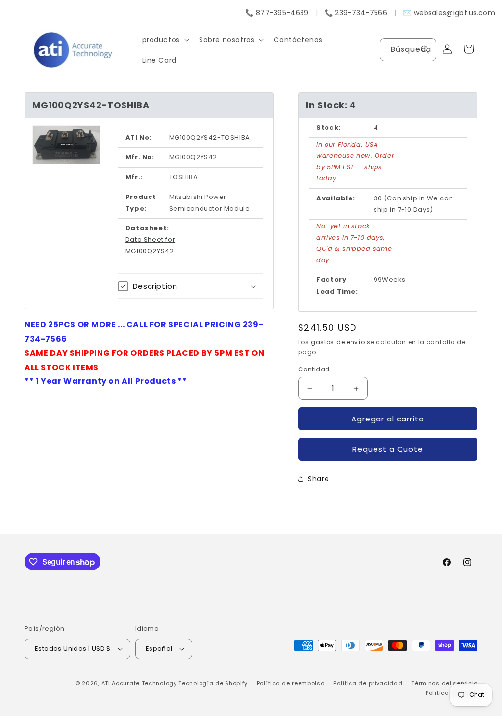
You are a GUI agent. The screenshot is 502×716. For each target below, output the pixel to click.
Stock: (328, 127)
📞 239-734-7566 (356, 13)
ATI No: (138, 137)
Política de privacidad (367, 683)
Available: (335, 198)
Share (318, 479)
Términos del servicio (444, 683)
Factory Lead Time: (337, 285)
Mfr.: (134, 177)
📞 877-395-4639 (276, 13)
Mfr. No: (140, 157)
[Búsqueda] (425, 49)
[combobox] (408, 50)
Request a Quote (387, 449)
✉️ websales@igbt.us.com (449, 13)
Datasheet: (147, 228)
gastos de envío (338, 342)
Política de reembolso (291, 683)
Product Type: (141, 202)
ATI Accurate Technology (140, 683)
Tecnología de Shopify (213, 683)
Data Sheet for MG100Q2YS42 (150, 245)
